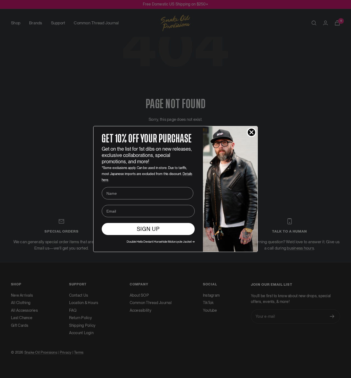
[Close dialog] (251, 132)
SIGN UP (148, 229)
